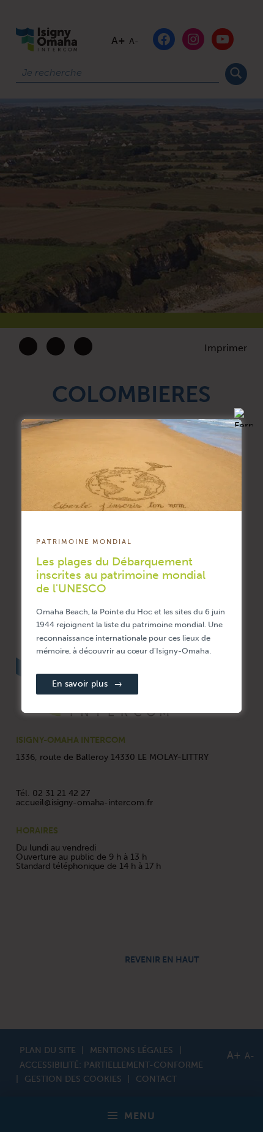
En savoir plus (87, 684)
